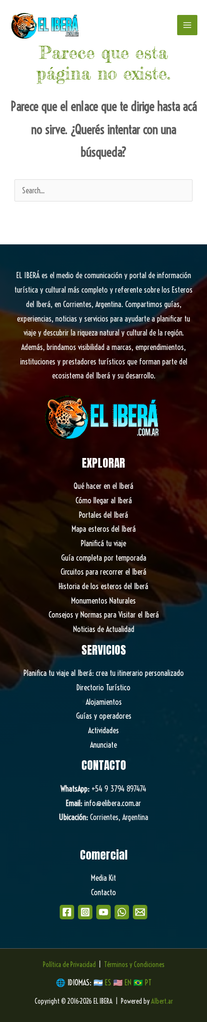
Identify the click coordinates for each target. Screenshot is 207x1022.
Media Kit (103, 878)
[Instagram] (85, 912)
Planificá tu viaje (103, 543)
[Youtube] (103, 912)
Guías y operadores (103, 716)
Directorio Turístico (103, 687)
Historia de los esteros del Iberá (103, 586)
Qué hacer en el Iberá (103, 486)
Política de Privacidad (69, 964)
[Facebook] (67, 912)
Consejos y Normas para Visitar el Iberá (104, 614)
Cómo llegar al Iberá (104, 500)
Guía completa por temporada (103, 558)
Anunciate (103, 745)
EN (128, 982)
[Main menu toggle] (187, 25)
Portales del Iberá (103, 515)
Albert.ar (162, 1001)
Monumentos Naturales (103, 600)
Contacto (103, 892)
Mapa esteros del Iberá (104, 529)
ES (109, 982)
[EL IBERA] (46, 25)
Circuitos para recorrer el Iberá (103, 572)
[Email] (140, 912)
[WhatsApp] (122, 912)
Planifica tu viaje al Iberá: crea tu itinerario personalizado (104, 673)
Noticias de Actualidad (103, 629)
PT (148, 982)
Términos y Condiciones (134, 964)
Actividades (103, 730)
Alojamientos (104, 702)
